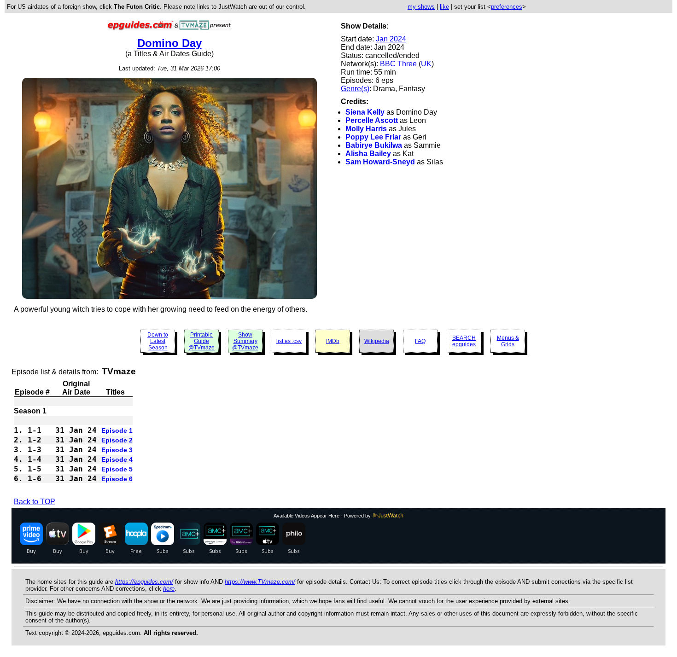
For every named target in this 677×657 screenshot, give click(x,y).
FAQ (420, 341)
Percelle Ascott (371, 120)
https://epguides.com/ (144, 581)
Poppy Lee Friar (373, 137)
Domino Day (169, 43)
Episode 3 (117, 450)
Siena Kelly (365, 112)
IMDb (332, 341)
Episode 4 (117, 459)
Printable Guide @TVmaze (201, 341)
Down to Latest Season (157, 341)
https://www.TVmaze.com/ (260, 581)
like (444, 6)
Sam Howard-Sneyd (380, 162)
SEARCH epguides (464, 341)
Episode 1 (117, 430)
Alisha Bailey (368, 153)
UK (426, 64)
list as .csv (289, 341)
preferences (506, 6)
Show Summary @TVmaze (245, 341)
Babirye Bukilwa (373, 145)
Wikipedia (376, 341)
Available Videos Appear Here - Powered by (323, 515)
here (169, 588)
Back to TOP (34, 502)
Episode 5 (117, 469)
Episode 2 (117, 440)
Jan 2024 (391, 39)
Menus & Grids (508, 341)
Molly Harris (366, 129)
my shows (421, 6)
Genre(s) (355, 89)
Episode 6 (117, 479)
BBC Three (398, 64)
